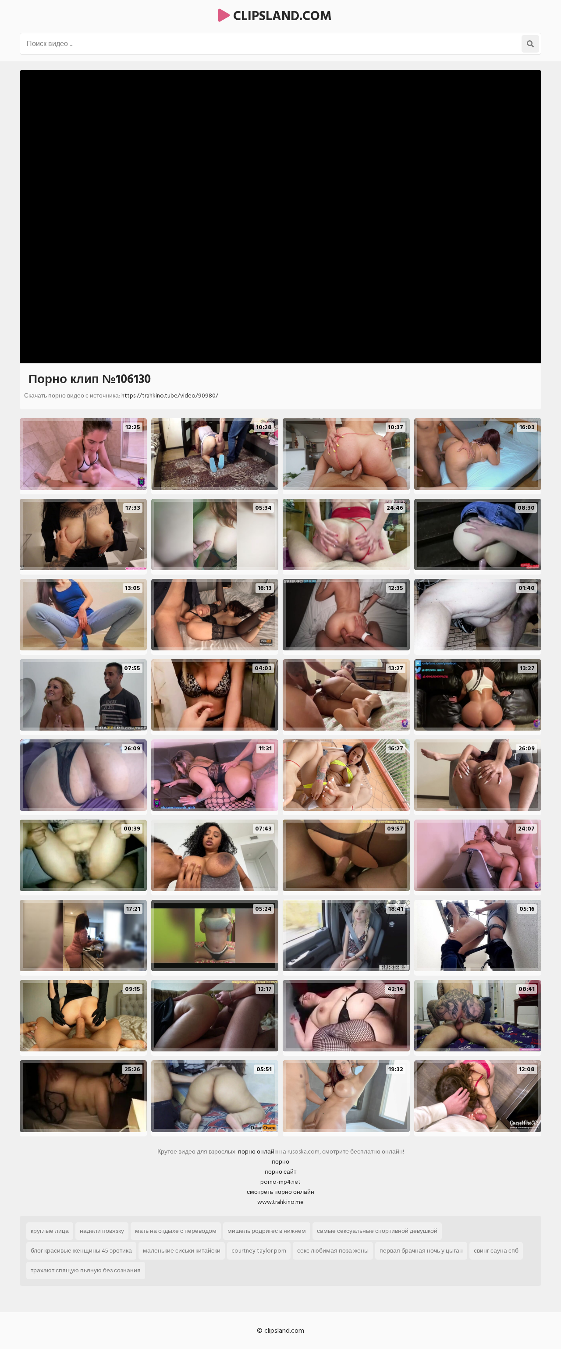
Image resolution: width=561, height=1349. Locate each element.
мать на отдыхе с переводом (176, 1231)
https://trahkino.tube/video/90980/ (169, 395)
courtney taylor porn (258, 1251)
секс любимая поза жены (333, 1251)
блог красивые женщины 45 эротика (81, 1251)
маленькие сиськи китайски (181, 1251)
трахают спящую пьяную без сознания (86, 1270)
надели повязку (102, 1231)
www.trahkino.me (280, 1202)
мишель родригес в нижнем (266, 1231)
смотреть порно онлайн (280, 1192)
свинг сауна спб (496, 1251)
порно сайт (280, 1172)
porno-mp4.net (280, 1182)
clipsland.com (281, 16)
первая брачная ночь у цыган (421, 1251)
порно (280, 1162)
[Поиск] (530, 44)
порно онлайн (258, 1152)
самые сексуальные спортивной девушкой (377, 1231)
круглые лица (50, 1231)
